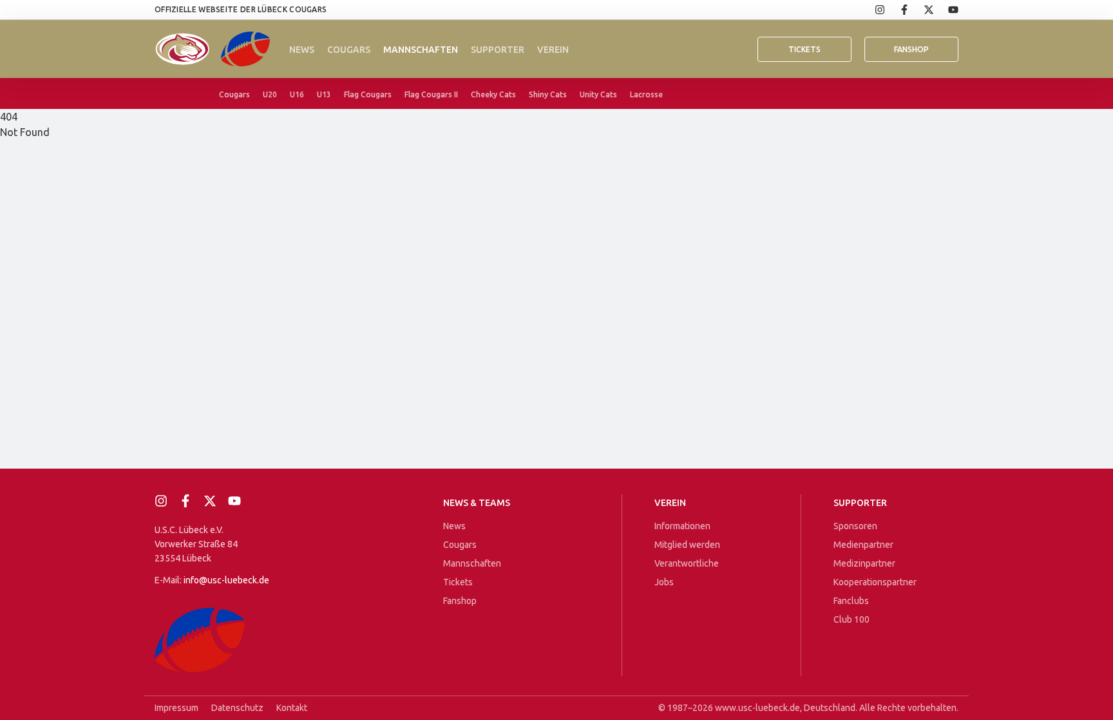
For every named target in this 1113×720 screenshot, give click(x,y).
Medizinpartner (864, 563)
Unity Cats (598, 94)
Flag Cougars (368, 94)
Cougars (348, 49)
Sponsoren (855, 526)
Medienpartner (863, 545)
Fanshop (460, 601)
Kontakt (291, 708)
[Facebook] (897, 10)
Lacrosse (646, 94)
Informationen (682, 526)
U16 (297, 94)
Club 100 (851, 619)
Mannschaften (420, 49)
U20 (270, 94)
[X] (921, 10)
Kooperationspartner (875, 582)
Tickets (804, 49)
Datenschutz (237, 708)
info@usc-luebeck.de (226, 580)
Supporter (497, 49)
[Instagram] (873, 10)
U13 (324, 94)
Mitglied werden (687, 545)
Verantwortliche (686, 563)
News (301, 49)
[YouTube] (946, 10)
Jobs (664, 582)
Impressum (176, 708)
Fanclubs (851, 601)
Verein (553, 49)
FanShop (911, 49)
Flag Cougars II (431, 94)
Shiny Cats (548, 94)
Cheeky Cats (493, 94)
